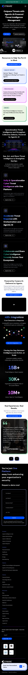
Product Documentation (7, 605)
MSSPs (3, 582)
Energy (3, 557)
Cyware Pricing (5, 613)
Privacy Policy (9, 522)
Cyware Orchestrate (6, 541)
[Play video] (14, 304)
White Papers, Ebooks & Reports (9, 597)
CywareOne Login (6, 584)
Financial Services (6, 549)
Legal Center (5, 620)
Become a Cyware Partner (7, 587)
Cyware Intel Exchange (7, 536)
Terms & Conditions (13, 672)
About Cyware (5, 611)
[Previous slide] (11, 459)
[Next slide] (17, 459)
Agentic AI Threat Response (8, 567)
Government (5, 554)
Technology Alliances (6, 579)
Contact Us (4, 623)
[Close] (23, 666)
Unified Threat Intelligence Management (11, 565)
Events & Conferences (7, 600)
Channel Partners (6, 577)
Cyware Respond (6, 543)
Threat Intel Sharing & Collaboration (10, 570)
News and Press (5, 618)
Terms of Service (18, 522)
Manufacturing (5, 559)
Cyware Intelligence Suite (7, 534)
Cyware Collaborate (6, 538)
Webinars (4, 602)
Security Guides (5, 595)
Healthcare (4, 552)
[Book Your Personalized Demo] (20, 666)
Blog (3, 593)
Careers (4, 616)
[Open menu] (25, 6)
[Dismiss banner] (22, 2)
